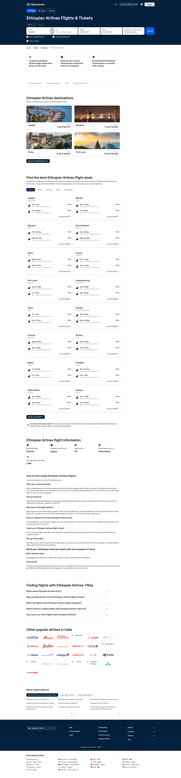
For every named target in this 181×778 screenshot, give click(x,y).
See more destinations (37, 161)
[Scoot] (78, 664)
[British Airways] (47, 655)
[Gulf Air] (32, 664)
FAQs (67, 83)
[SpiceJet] (93, 637)
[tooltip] (41, 24)
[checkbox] (42, 695)
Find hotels (30, 558)
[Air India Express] (63, 637)
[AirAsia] (47, 646)
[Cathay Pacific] (63, 664)
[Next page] (119, 713)
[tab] (31, 11)
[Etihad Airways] (108, 637)
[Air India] (47, 637)
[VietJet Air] (78, 646)
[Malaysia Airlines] (63, 655)
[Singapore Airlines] (63, 646)
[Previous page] (27, 713)
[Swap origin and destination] (52, 31)
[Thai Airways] (108, 655)
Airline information (53, 83)
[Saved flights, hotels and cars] (141, 4)
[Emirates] (32, 646)
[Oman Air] (93, 655)
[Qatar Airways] (93, 646)
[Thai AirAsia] (108, 646)
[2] (73, 713)
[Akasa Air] (78, 637)
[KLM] (108, 664)
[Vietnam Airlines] (93, 664)
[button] (31, 24)
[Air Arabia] (78, 655)
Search (150, 31)
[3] (74, 713)
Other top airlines (80, 83)
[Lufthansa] (32, 655)
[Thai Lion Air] (32, 672)
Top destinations (35, 83)
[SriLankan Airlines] (47, 664)
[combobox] (39, 32)
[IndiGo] (32, 637)
